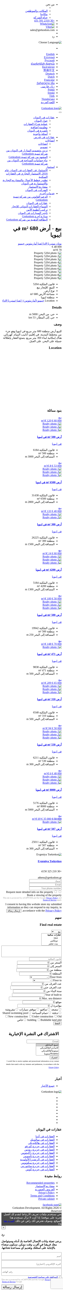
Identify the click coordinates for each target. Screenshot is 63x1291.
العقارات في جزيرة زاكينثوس (38, 1152)
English (50, 54)
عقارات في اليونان (44, 117)
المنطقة (57, 973)
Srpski (51, 92)
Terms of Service (50, 900)
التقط (57, 1023)
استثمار (50, 166)
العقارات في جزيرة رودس (39, 1149)
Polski (51, 89)
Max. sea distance (52, 998)
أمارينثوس (30, 243)
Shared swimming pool (15, 1012)
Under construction (42, 1016)
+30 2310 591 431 (44, 20)
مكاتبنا (44, 14)
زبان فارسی (48, 86)
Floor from (56, 977)
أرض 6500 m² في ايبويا (49, 482)
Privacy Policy (52, 898)
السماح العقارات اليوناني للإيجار (30, 206)
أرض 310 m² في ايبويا (49, 699)
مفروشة (10, 1009)
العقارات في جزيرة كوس (40, 1169)
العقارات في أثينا (45, 1136)
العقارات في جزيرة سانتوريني (37, 1166)
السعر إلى (56, 966)
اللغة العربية (48, 102)
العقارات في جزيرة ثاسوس (39, 1156)
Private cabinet (46, 1198)
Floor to (57, 980)
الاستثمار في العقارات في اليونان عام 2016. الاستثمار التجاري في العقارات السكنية (26, 173)
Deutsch (50, 73)
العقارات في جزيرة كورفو (40, 1146)
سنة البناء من (54, 991)
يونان (58, 243)
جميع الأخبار (48, 1085)
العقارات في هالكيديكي (41, 1143)
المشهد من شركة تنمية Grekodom (28, 157)
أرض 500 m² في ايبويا (49, 436)
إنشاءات (50, 140)
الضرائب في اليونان (36, 190)
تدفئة (55, 1012)
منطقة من (56, 969)
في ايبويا (57, 443)
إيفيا (39, 243)
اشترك (54, 1057)
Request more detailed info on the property (29, 892)
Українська (48, 99)
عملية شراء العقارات (36, 124)
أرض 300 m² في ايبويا (49, 524)
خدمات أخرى (47, 193)
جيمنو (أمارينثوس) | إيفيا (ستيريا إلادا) (23, 300)
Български (48, 66)
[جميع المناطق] (47, 1044)
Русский (50, 60)
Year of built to (53, 994)
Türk (52, 95)
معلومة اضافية (39, 127)
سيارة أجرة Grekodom (35, 216)
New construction (18, 1016)
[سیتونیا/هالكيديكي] (47, 1050)
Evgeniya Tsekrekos (50, 861)
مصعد (54, 1009)
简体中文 (49, 70)
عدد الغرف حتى (52, 987)
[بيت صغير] (51, 943)
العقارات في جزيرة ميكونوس (38, 1162)
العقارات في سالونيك (42, 1139)
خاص (20, 1019)
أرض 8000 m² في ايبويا (49, 789)
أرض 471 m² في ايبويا (49, 654)
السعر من (56, 962)
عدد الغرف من (53, 983)
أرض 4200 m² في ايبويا (49, 569)
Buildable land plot (51, 1019)
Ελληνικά (49, 57)
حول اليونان (41, 120)
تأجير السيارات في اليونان (33, 213)
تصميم (44, 147)
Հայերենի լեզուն (43, 63)
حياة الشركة (40, 17)
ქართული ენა (46, 83)
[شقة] (51, 937)
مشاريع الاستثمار (38, 186)
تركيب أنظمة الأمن (37, 209)
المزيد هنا (9, 1220)
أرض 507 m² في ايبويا (49, 828)
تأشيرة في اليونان (37, 130)
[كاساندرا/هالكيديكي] (47, 1047)
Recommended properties (40, 1182)
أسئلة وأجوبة (40, 133)
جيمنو (21, 243)
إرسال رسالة (14, 910)
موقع (59, 1002)
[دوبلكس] (51, 940)
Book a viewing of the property (44, 895)
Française (49, 79)
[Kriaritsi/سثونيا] (47, 1053)
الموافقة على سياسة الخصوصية (43, 1277)
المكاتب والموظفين (36, 10)
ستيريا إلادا (48, 243)
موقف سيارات (27, 1009)
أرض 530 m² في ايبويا (49, 744)
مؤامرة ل (56, 1005)
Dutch (51, 76)
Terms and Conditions (42, 1195)
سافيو (43, 1009)
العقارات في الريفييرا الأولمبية (37, 1159)
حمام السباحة (40, 1012)
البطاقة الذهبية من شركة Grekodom (27, 219)
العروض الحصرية (45, 1189)
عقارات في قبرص (44, 137)
